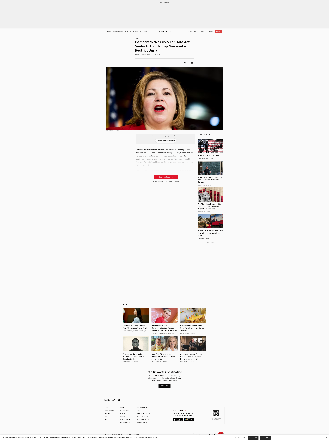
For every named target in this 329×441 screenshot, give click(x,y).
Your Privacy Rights (142, 407)
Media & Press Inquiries (143, 413)
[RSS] (214, 434)
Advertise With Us (125, 410)
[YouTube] (209, 434)
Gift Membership (125, 422)
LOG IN (211, 31)
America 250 (137, 31)
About (122, 407)
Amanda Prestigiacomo (142, 55)
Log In (176, 181)
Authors (122, 413)
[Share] (192, 63)
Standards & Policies (143, 419)
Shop (106, 416)
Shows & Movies (118, 31)
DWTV (145, 31)
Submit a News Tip (142, 422)
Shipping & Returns (142, 416)
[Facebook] (195, 434)
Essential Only (253, 437)
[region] (164, 438)
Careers (122, 416)
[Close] (326, 438)
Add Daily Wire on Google (167, 140)
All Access (128, 31)
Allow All (265, 437)
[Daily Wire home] (164, 31)
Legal (138, 410)
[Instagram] (204, 434)
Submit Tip (164, 385)
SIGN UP (218, 31)
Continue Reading (166, 177)
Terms (130, 434)
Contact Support (125, 419)
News (109, 31)
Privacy (136, 434)
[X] (199, 434)
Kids (106, 419)
